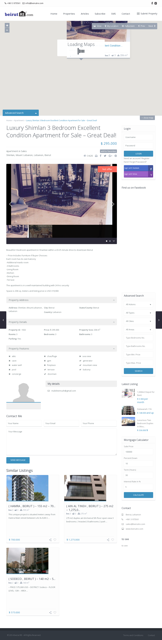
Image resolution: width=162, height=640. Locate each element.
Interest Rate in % (132, 482)
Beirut (47, 155)
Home (53, 13)
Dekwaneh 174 (144, 409)
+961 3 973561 (132, 519)
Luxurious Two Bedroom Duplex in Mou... (145, 423)
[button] (87, 69)
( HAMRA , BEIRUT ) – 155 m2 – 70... (32, 506)
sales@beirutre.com (135, 524)
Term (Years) (130, 470)
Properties (69, 13)
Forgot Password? (138, 161)
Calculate (138, 495)
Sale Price (128, 446)
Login (139, 153)
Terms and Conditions (133, 635)
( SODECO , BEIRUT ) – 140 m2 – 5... (32, 579)
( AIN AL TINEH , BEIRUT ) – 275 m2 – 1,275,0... (89, 508)
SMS (113, 13)
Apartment (19, 120)
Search (138, 371)
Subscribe (100, 13)
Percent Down (130, 458)
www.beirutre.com (134, 528)
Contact (126, 13)
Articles (85, 13)
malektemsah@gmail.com (63, 390)
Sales (24, 151)
